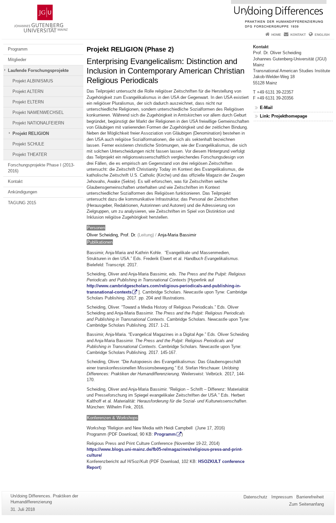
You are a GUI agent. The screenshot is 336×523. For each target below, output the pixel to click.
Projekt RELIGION (30, 133)
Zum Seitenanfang (306, 504)
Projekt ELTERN (28, 101)
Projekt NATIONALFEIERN (38, 122)
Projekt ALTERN (27, 91)
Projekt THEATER (29, 154)
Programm (18, 49)
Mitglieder (17, 59)
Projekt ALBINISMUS (32, 80)
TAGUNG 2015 (22, 202)
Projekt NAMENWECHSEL (38, 112)
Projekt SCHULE (28, 144)
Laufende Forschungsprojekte (38, 70)
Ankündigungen (22, 191)
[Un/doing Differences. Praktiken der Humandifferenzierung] (168, 15)
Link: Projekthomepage (283, 116)
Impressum (282, 496)
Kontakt (298, 34)
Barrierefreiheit (310, 496)
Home (276, 34)
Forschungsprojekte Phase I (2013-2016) (41, 168)
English (322, 34)
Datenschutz (255, 496)
